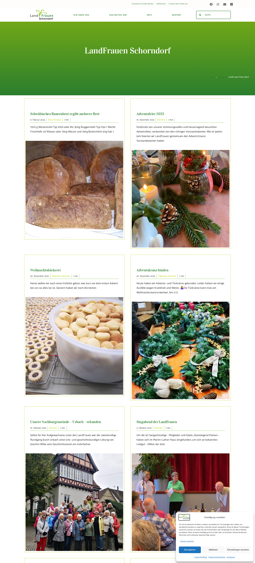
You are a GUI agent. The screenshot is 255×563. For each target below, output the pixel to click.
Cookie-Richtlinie (200, 557)
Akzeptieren (190, 549)
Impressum (231, 557)
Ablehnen (213, 549)
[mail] (224, 4)
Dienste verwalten (187, 541)
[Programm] (231, 4)
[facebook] (211, 4)
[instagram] (218, 4)
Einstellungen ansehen (238, 549)
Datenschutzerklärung (216, 557)
